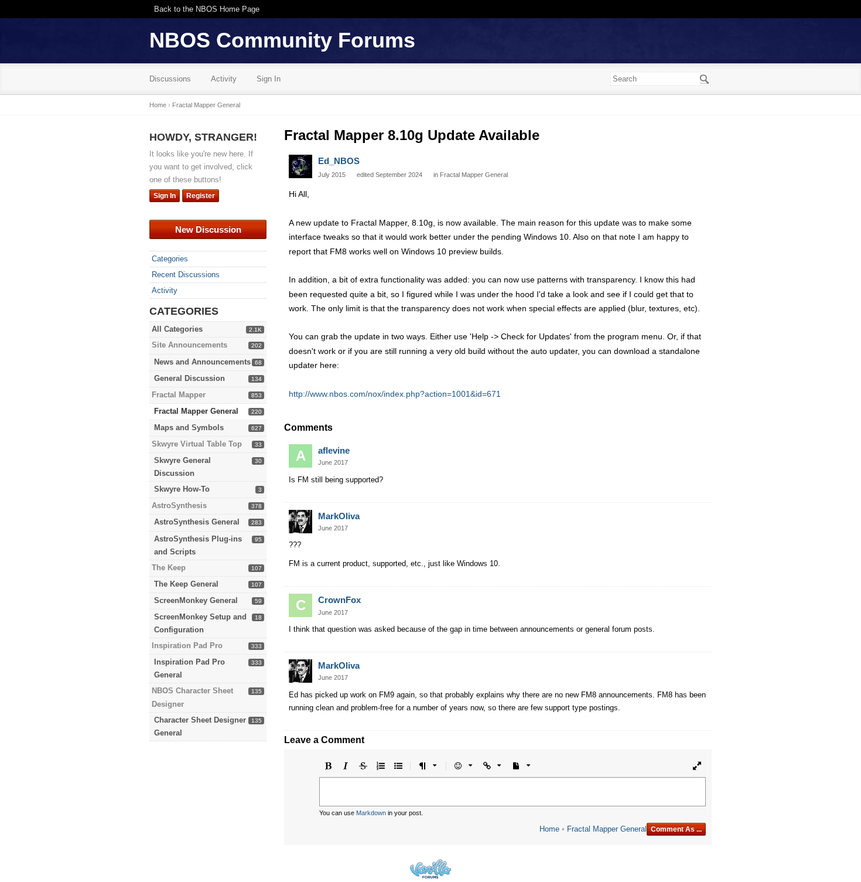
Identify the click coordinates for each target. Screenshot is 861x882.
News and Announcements (202, 361)
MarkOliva (339, 516)
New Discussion (208, 229)
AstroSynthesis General (197, 521)
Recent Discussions (186, 274)
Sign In (269, 78)
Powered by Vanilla (430, 868)
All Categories (177, 329)
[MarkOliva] (300, 521)
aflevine (334, 450)
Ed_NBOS (339, 161)
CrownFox (339, 600)
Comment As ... (676, 829)
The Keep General (186, 584)
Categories (170, 258)
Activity (224, 78)
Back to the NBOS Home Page (206, 9)
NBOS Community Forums (282, 40)
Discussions (170, 78)
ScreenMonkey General (196, 600)
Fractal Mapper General (196, 411)
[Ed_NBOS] (300, 166)
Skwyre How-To (182, 489)
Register (200, 196)
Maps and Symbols (189, 427)
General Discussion (189, 378)
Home (549, 829)
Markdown (371, 812)
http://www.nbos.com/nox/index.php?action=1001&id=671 (395, 394)
